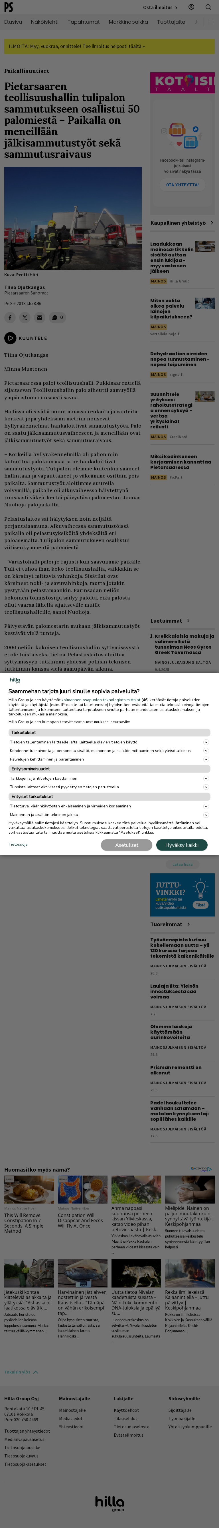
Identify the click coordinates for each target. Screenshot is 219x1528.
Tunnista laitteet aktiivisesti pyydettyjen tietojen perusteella (64, 786)
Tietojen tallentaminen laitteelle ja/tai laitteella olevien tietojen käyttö (73, 742)
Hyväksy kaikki (181, 844)
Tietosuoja (18, 844)
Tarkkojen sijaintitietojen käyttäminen (43, 778)
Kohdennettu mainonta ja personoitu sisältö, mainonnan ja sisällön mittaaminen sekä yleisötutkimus (100, 750)
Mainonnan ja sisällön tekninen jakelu (44, 814)
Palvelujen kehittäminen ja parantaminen (47, 759)
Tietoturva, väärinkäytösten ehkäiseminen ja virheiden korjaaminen (70, 806)
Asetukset (126, 844)
